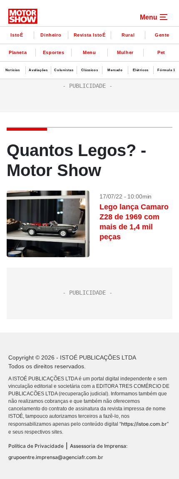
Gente (162, 34)
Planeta (18, 52)
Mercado (114, 70)
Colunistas (63, 70)
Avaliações (38, 70)
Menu (89, 52)
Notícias (12, 70)
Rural (128, 34)
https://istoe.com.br (144, 424)
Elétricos (140, 70)
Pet (161, 52)
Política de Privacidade (36, 446)
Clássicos (89, 70)
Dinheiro (50, 34)
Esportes (54, 52)
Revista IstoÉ (90, 34)
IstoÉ (16, 34)
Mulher (125, 52)
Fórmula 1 (166, 70)
